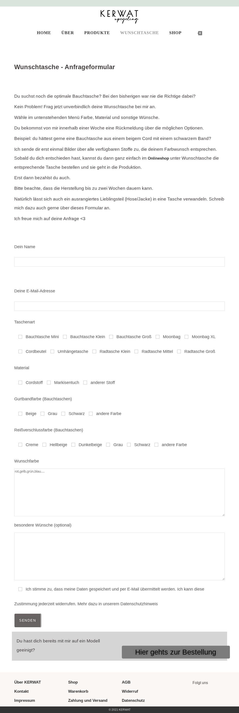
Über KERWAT (27, 682)
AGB (126, 682)
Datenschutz (133, 700)
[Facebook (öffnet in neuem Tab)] (218, 3)
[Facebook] (206, 696)
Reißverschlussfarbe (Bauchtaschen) (48, 430)
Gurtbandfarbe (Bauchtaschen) (43, 399)
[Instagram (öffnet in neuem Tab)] (224, 3)
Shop (73, 682)
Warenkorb (78, 691)
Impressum (24, 700)
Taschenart (24, 322)
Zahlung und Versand (87, 700)
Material (21, 367)
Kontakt (21, 691)
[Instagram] (194, 696)
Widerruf (130, 691)
